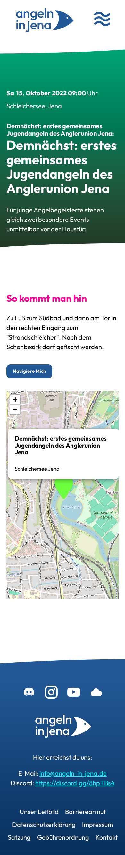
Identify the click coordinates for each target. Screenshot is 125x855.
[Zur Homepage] (62, 727)
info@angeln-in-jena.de (73, 773)
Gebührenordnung (63, 837)
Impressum (97, 824)
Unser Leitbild (39, 812)
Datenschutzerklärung (44, 824)
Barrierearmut (85, 812)
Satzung (19, 837)
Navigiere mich (29, 371)
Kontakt (107, 837)
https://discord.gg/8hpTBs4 (75, 783)
